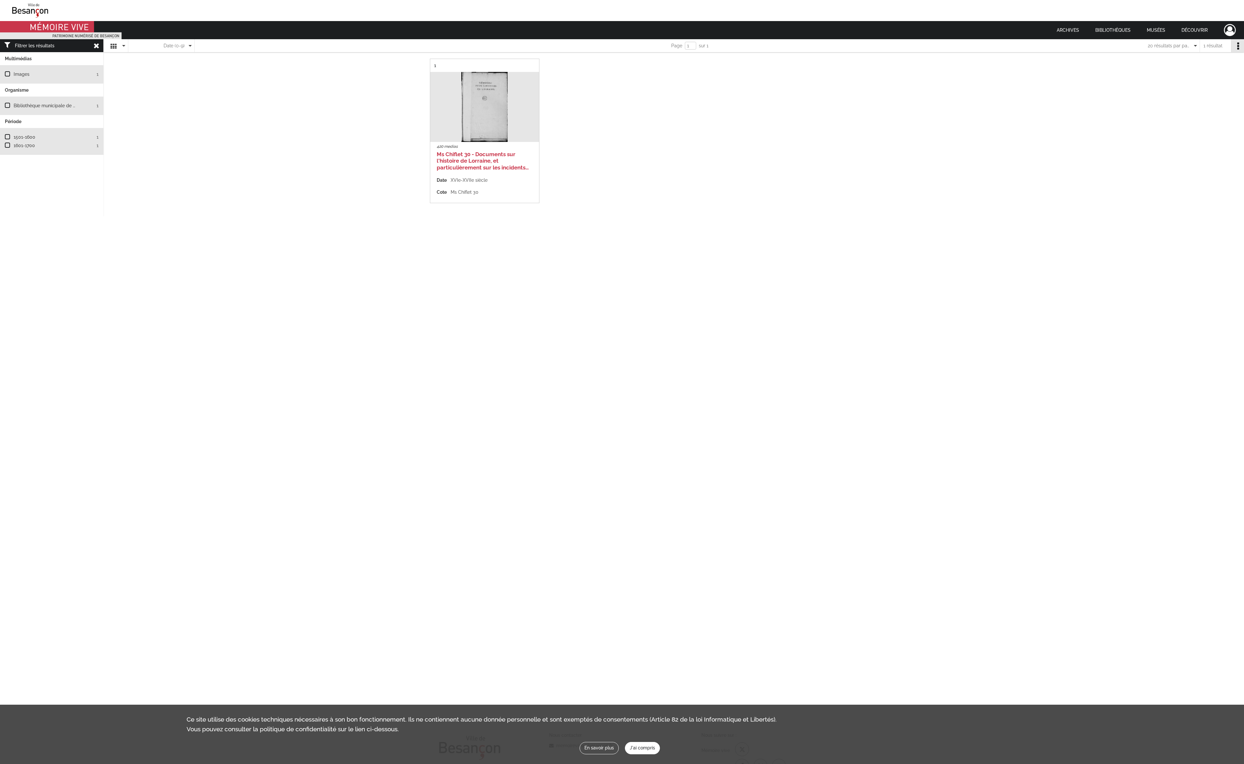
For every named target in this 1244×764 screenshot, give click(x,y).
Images (21, 74)
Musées (1156, 30)
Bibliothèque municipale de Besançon (54, 105)
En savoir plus (599, 747)
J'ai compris (642, 747)
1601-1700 (24, 145)
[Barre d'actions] (1237, 45)
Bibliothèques (1113, 30)
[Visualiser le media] (484, 107)
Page (676, 45)
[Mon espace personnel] (1230, 30)
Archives (1068, 30)
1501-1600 (24, 137)
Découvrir (1194, 30)
